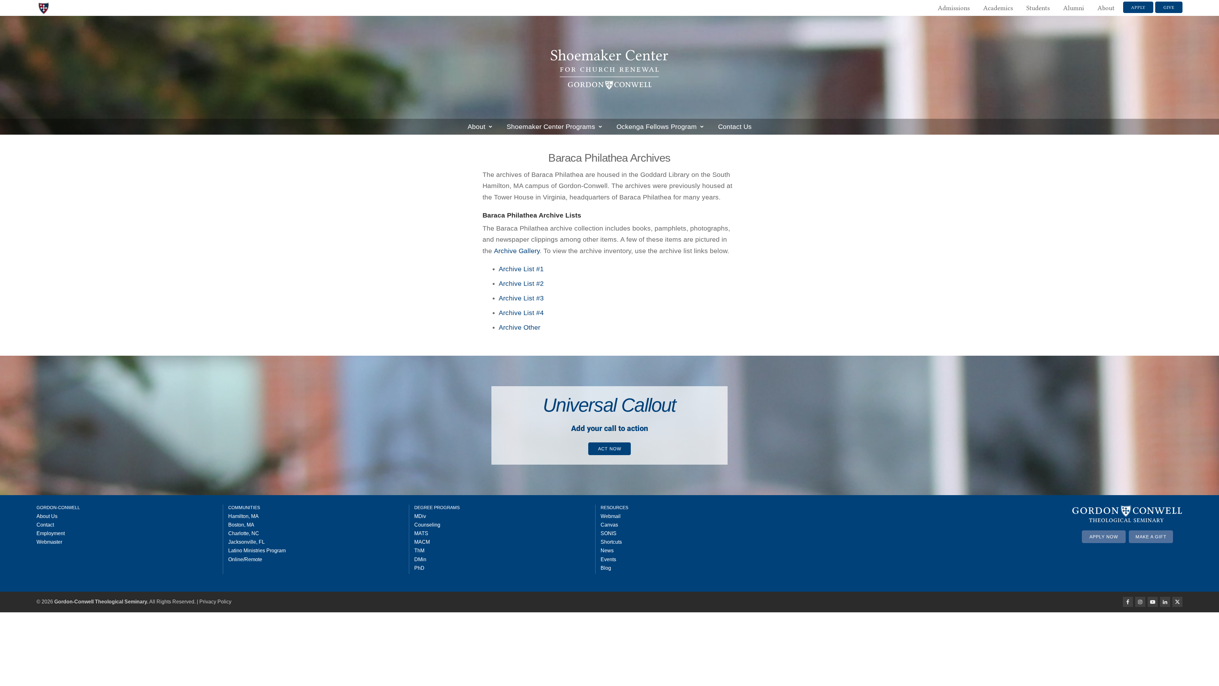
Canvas (609, 525)
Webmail (611, 516)
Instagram (1140, 602)
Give (1169, 7)
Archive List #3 (521, 298)
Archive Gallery (517, 250)
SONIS (608, 533)
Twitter (1177, 602)
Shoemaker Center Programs (551, 126)
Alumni (1073, 8)
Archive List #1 (521, 268)
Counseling (427, 525)
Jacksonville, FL (246, 542)
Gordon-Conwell (58, 507)
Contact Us (735, 126)
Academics (998, 8)
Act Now (609, 448)
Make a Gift (1151, 536)
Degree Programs (437, 507)
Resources (614, 507)
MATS (421, 533)
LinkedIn (1165, 602)
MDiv (420, 516)
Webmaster (49, 542)
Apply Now (1103, 536)
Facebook (1128, 602)
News (607, 550)
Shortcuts (611, 542)
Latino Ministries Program (257, 550)
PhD (419, 568)
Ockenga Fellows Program (656, 126)
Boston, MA (241, 525)
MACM (422, 542)
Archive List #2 (521, 283)
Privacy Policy (215, 601)
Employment (51, 533)
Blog (606, 568)
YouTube (1153, 602)
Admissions (954, 8)
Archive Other (519, 327)
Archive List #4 (521, 312)
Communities (244, 507)
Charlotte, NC (243, 533)
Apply (1138, 7)
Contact (45, 525)
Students (1038, 8)
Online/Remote (245, 559)
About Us (47, 516)
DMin (420, 559)
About (1106, 8)
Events (608, 559)
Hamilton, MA (243, 516)
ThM (419, 550)
